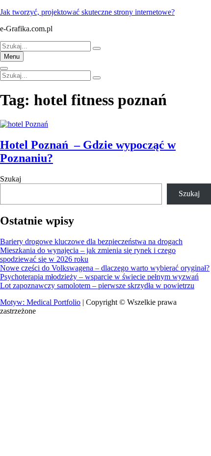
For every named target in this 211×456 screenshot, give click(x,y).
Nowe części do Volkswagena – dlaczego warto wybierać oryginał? (105, 268)
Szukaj (10, 179)
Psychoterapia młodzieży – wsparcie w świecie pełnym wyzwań (99, 277)
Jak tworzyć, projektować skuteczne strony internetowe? (87, 12)
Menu (12, 56)
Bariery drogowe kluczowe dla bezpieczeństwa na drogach (91, 241)
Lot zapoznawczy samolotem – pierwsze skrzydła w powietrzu (97, 285)
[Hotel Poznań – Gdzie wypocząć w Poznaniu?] (24, 124)
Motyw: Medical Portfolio (40, 302)
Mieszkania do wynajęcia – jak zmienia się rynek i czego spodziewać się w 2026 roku (88, 254)
